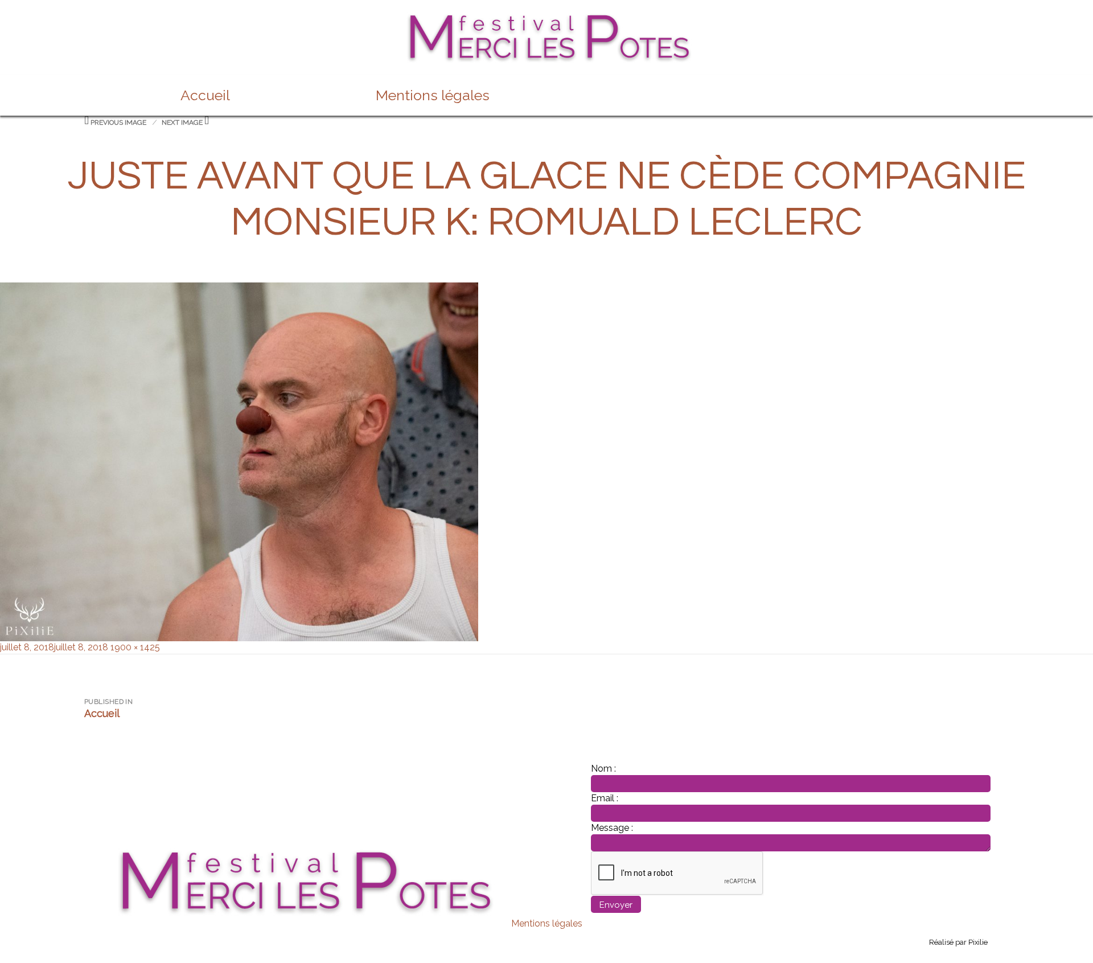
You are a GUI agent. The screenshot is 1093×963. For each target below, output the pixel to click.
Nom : (603, 768)
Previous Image (118, 122)
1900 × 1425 (135, 647)
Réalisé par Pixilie (958, 942)
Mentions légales (433, 95)
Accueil (205, 95)
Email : (604, 798)
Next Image (182, 122)
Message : (612, 827)
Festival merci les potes (546, 18)
